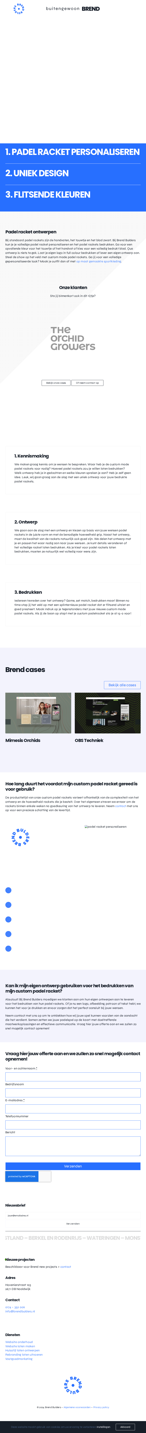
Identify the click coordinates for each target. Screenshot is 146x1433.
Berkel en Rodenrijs (49, 1238)
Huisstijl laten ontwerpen (22, 1350)
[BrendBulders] (19, 5)
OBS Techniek (89, 740)
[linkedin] (19, 1323)
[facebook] (13, 1323)
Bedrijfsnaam (14, 1084)
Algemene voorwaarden (77, 1407)
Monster (132, 1238)
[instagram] (6, 1323)
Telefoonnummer (17, 1116)
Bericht (10, 1132)
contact (120, 806)
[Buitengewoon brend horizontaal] (73, 8)
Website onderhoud (19, 1342)
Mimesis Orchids (22, 740)
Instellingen (104, 1427)
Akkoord (125, 1427)
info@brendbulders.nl (20, 1311)
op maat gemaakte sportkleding (98, 261)
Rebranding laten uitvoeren (24, 1355)
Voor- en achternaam (21, 1068)
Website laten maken (20, 1346)
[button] (8, 722)
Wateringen (97, 1238)
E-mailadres (15, 1100)
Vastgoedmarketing (18, 1359)
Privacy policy (101, 1407)
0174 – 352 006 (15, 1307)
